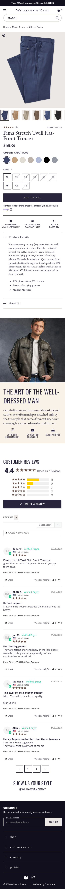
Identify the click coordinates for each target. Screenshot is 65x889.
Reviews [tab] (8, 517)
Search (12, 18)
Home (6, 27)
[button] (54, 579)
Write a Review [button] (35, 503)
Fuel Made (50, 884)
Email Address (12, 818)
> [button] (45, 768)
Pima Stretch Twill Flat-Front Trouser (21, 572)
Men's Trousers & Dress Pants (27, 27)
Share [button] (10, 579)
